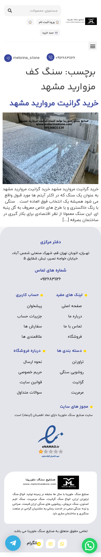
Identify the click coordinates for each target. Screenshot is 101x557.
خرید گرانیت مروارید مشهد (54, 103)
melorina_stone (26, 58)
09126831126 (65, 58)
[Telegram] (38, 543)
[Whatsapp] (62, 543)
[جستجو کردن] (9, 10)
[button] (92, 46)
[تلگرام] (13, 543)
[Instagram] (50, 543)
